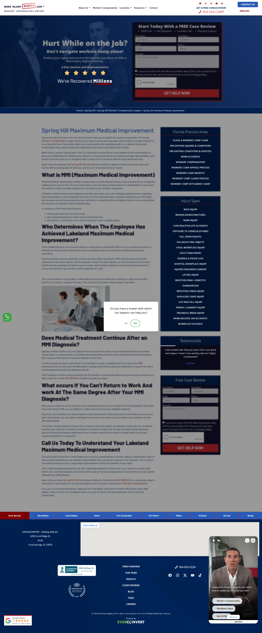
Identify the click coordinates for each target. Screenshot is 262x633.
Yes (135, 323)
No (126, 323)
